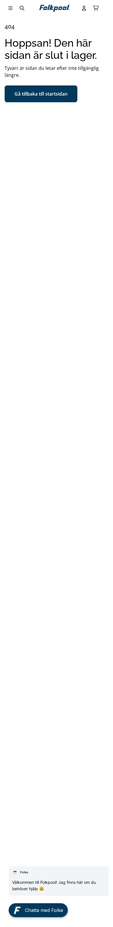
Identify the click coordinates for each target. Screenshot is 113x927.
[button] (38, 908)
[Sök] (22, 8)
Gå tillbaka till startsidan (41, 94)
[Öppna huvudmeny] (10, 8)
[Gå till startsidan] (54, 8)
